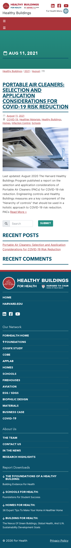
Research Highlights (19, 457)
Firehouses (11, 380)
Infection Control (21, 123)
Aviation (10, 386)
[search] (21, 223)
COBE (6, 355)
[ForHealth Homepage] (21, 6)
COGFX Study (13, 348)
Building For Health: (22, 518)
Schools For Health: (22, 492)
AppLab (8, 361)
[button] (65, 11)
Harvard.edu (13, 304)
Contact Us (12, 444)
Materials (11, 406)
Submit (45, 223)
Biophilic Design (15, 399)
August (11, 115)
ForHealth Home (16, 335)
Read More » (18, 212)
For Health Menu (54, 11)
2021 (21, 115)
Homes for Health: (20, 505)
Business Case (13, 412)
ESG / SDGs (11, 393)
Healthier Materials (29, 119)
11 (16, 115)
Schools (36, 123)
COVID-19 (12, 119)
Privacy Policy (59, 540)
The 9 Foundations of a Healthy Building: (31, 478)
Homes (6, 123)
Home (7, 297)
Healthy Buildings (51, 119)
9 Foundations (14, 342)
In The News (12, 450)
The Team (10, 438)
